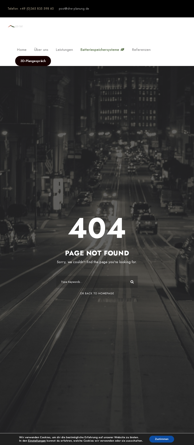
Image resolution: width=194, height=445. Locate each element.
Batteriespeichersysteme (100, 49)
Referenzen (141, 49)
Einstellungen (37, 441)
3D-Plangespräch (33, 61)
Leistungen (64, 49)
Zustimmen (161, 439)
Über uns (41, 49)
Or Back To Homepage (97, 293)
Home (22, 49)
